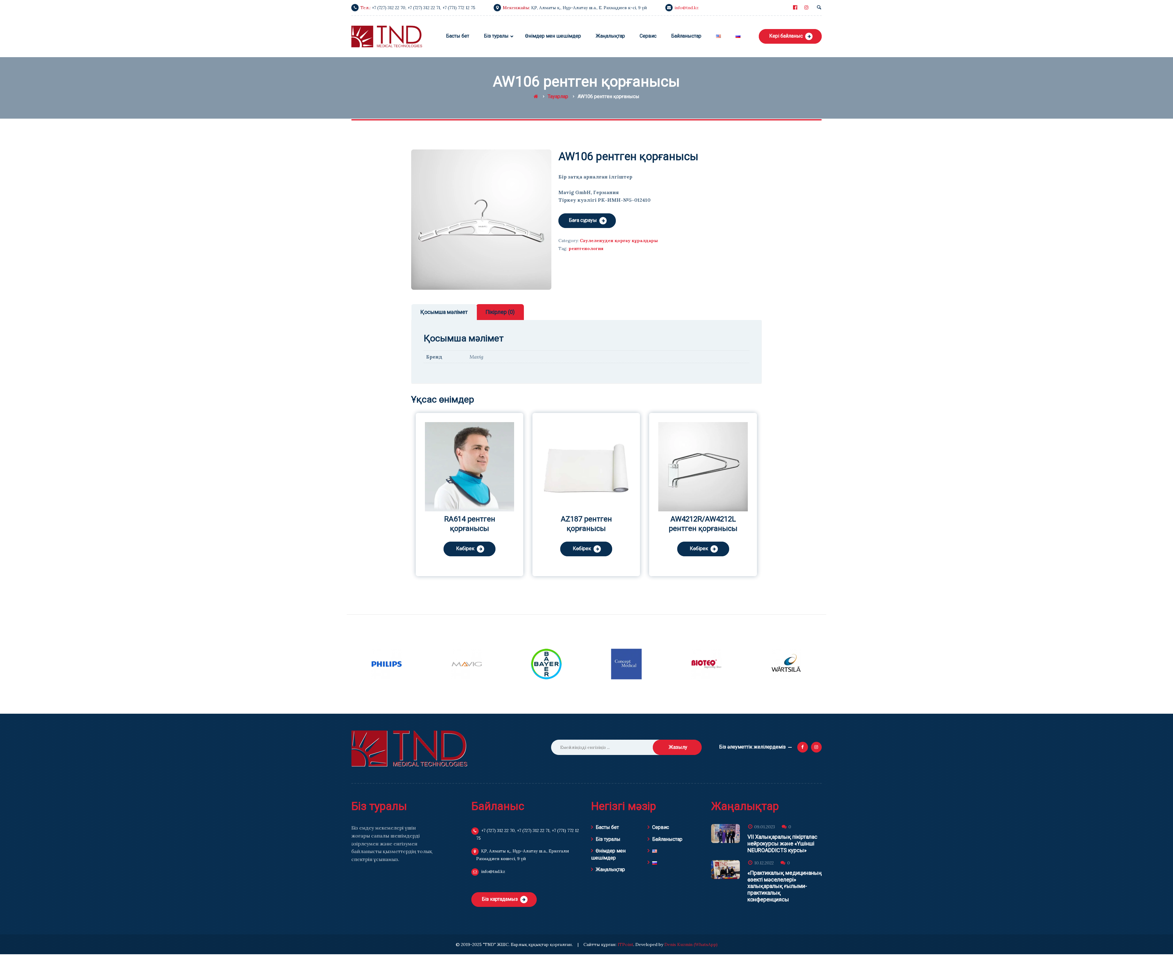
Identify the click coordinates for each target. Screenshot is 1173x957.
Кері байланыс (786, 36)
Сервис (660, 827)
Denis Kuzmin (678, 944)
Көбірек (465, 548)
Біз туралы (608, 839)
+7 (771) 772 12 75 (458, 7)
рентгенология (585, 248)
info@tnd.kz (686, 7)
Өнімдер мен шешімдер (608, 854)
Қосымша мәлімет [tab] (444, 312)
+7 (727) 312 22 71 (423, 7)
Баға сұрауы (583, 220)
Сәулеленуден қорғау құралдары (619, 240)
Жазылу (678, 747)
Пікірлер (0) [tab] (500, 312)
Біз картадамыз (500, 899)
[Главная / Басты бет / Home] (536, 96)
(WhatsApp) (706, 944)
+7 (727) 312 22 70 (388, 7)
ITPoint (625, 944)
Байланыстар (667, 839)
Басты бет (607, 827)
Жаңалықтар (610, 869)
